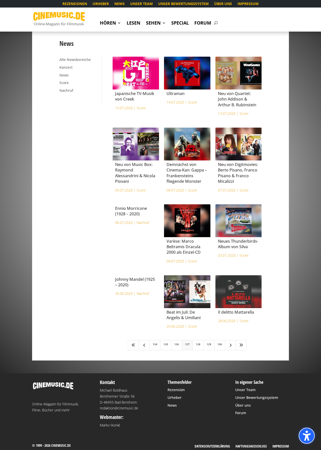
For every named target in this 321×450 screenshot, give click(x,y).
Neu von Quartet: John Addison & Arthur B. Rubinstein (237, 99)
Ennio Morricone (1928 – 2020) (131, 211)
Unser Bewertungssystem (183, 4)
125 (166, 344)
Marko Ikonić (110, 425)
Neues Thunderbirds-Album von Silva (238, 243)
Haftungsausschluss (251, 446)
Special (180, 23)
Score (64, 82)
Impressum (248, 4)
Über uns (223, 4)
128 (198, 344)
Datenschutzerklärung (212, 446)
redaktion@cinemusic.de (119, 408)
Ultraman (176, 93)
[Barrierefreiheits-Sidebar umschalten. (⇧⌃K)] (307, 436)
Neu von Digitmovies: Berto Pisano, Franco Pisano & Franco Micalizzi (238, 173)
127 (187, 344)
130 (219, 344)
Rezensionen (74, 4)
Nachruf (66, 90)
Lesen (133, 23)
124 (155, 344)
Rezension (176, 389)
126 (176, 344)
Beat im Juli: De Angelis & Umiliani (184, 314)
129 (209, 344)
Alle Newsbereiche (75, 59)
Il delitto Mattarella (236, 312)
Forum (202, 23)
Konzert (65, 67)
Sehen (153, 23)
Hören (108, 23)
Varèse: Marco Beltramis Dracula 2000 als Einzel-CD (184, 246)
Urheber (101, 4)
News (119, 4)
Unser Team (141, 4)
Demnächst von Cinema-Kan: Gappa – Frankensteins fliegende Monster (187, 173)
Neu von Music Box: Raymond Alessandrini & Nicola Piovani (135, 173)
